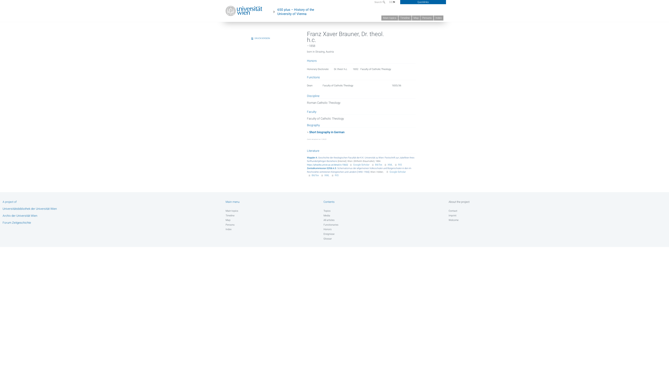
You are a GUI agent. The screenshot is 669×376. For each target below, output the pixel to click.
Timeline (405, 17)
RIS (400, 164)
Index (439, 17)
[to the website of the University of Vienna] (244, 11)
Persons (427, 17)
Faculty (311, 111)
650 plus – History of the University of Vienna (295, 12)
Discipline (313, 96)
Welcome (454, 220)
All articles (329, 220)
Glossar (328, 238)
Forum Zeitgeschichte (17, 222)
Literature (313, 150)
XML (390, 164)
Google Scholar (361, 164)
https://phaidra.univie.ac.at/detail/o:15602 (327, 164)
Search (378, 2)
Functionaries (331, 224)
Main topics (389, 17)
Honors (328, 229)
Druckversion (262, 38)
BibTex (378, 164)
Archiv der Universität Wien (20, 215)
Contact (453, 210)
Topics (327, 210)
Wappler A (312, 157)
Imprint (452, 215)
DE (391, 2)
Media (327, 215)
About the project (459, 201)
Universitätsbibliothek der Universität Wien (30, 208)
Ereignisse (329, 234)
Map (416, 17)
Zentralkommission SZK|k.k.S (321, 168)
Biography (313, 125)
